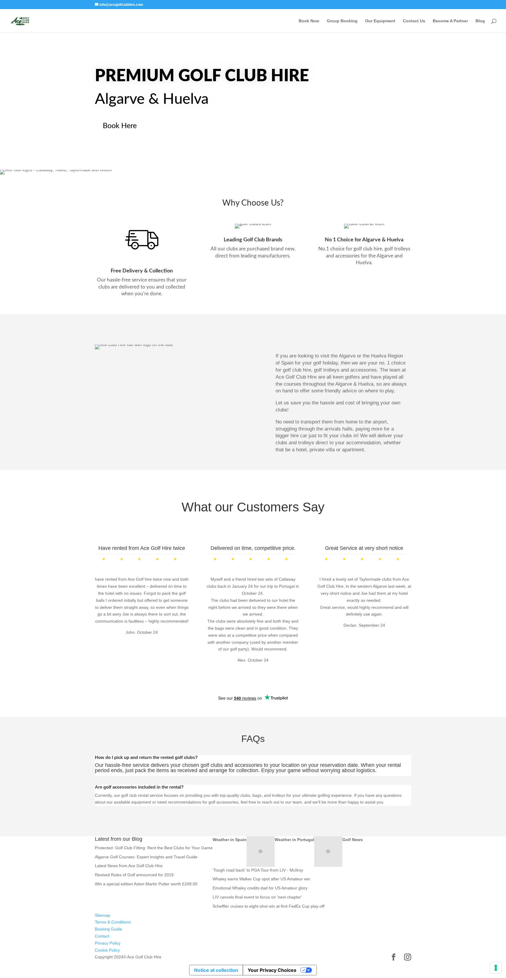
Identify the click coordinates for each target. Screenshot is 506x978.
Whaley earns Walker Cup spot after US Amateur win (261, 879)
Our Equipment (380, 21)
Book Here (120, 126)
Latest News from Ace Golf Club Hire (129, 865)
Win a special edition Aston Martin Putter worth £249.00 (146, 884)
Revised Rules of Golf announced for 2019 (134, 874)
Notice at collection (216, 970)
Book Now (309, 21)
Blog (480, 21)
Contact (102, 936)
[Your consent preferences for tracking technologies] (495, 967)
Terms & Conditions (113, 922)
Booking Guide (108, 929)
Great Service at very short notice (364, 548)
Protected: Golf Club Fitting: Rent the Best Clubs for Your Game (154, 847)
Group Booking (342, 21)
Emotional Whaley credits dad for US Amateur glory (260, 888)
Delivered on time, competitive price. (253, 548)
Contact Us (414, 21)
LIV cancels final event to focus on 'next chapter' (257, 897)
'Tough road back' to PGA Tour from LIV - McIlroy (258, 870)
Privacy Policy (107, 943)
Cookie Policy (107, 950)
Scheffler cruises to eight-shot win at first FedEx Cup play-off (268, 906)
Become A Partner (450, 21)
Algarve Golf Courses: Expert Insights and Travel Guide (146, 857)
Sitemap (102, 915)
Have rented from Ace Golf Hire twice (141, 548)
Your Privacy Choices (272, 970)
